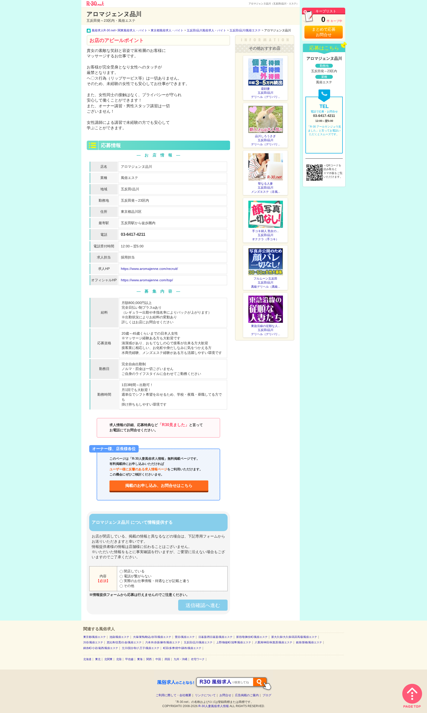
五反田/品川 (130, 189)
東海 (140, 659)
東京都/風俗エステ (94, 636)
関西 (149, 659)
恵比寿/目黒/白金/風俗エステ (124, 642)
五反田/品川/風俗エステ (198, 642)
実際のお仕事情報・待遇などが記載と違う (156, 581)
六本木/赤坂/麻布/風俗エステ (162, 642)
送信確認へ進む (203, 605)
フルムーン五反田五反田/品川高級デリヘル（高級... (265, 283)
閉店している (134, 571)
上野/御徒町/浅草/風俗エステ (233, 642)
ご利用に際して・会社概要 (173, 695)
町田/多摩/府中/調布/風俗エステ (182, 648)
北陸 (119, 659)
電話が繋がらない (137, 576)
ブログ (266, 695)
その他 (128, 586)
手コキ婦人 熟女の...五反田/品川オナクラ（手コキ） (265, 235)
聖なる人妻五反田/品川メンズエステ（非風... (265, 188)
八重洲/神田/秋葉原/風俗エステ (273, 642)
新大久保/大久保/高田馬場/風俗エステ (294, 636)
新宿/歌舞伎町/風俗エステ (252, 636)
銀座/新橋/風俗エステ (309, 642)
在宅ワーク (198, 659)
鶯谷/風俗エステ (185, 636)
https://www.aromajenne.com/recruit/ (149, 269)
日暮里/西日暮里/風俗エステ (215, 636)
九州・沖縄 (180, 659)
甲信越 (129, 659)
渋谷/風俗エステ (93, 642)
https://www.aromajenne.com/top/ (147, 280)
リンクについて (205, 695)
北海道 (87, 659)
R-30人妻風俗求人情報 (213, 706)
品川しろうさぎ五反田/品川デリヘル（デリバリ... (265, 140)
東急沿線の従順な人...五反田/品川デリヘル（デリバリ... (265, 330)
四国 (167, 659)
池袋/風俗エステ (119, 636)
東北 (98, 659)
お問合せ (225, 695)
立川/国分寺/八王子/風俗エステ (140, 648)
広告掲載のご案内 (247, 695)
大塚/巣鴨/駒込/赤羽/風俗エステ (152, 636)
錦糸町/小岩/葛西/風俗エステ (100, 648)
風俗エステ (129, 178)
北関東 (108, 659)
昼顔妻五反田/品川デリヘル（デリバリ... (265, 93)
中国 (158, 659)
